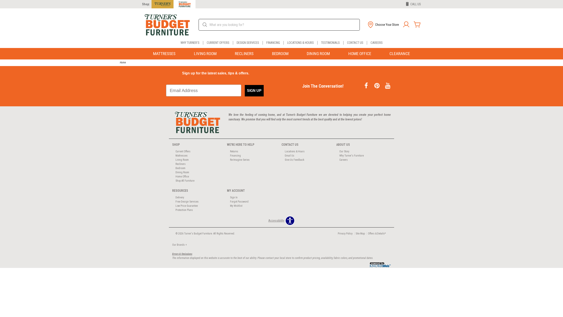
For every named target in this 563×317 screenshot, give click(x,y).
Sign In (234, 197)
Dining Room (318, 53)
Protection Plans (184, 210)
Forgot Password (239, 201)
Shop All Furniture (184, 180)
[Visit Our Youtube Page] (387, 86)
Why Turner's (190, 43)
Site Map (360, 233)
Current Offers (218, 43)
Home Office (359, 53)
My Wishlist (236, 205)
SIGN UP (254, 90)
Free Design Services (187, 201)
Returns (234, 151)
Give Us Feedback (294, 159)
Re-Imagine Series (240, 159)
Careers (377, 43)
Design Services (248, 43)
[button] (383, 24)
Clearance (399, 53)
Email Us (289, 155)
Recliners (244, 53)
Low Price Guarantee (186, 205)
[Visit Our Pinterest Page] (377, 86)
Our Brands (179, 244)
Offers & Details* (377, 233)
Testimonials (330, 43)
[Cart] (417, 25)
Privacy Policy (345, 233)
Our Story (344, 151)
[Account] (406, 25)
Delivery (179, 197)
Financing (273, 43)
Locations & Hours (300, 43)
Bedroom (280, 53)
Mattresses (164, 53)
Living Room (205, 53)
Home (123, 62)
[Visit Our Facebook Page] (366, 86)
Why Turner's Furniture (351, 155)
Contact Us (355, 43)
